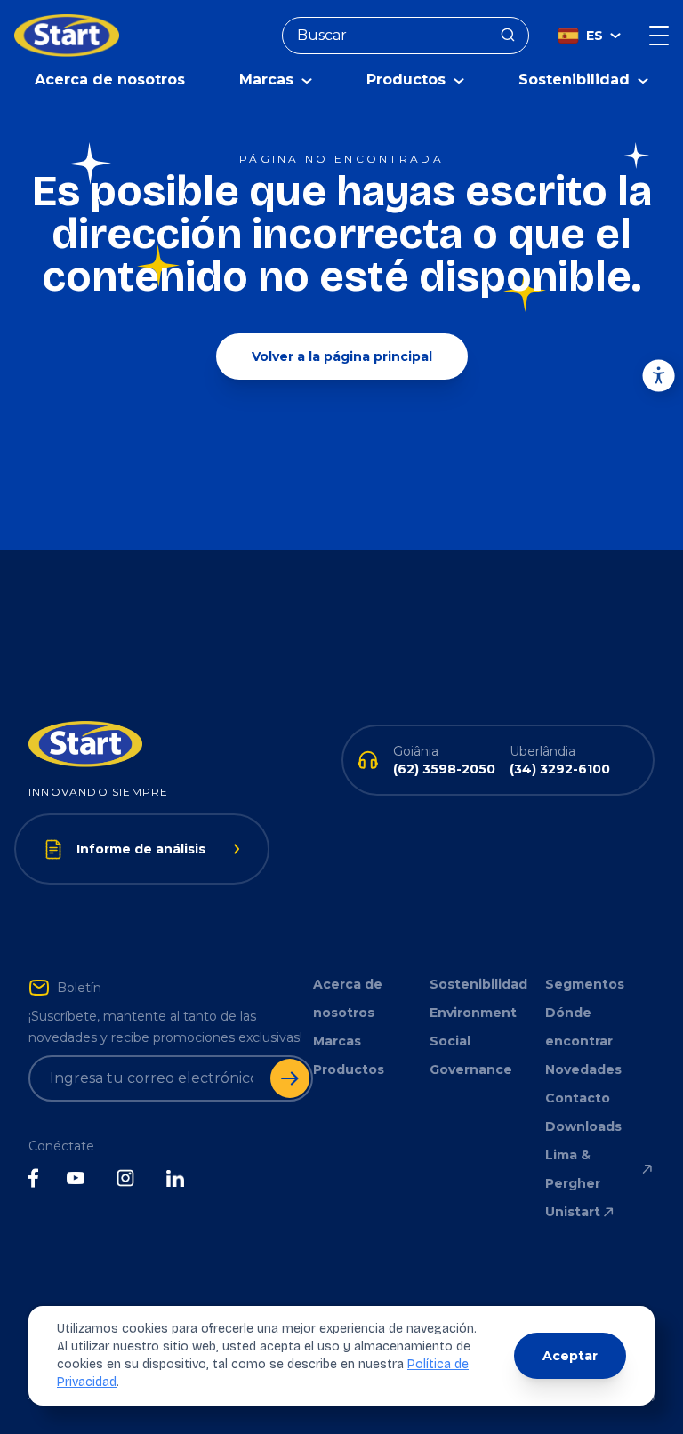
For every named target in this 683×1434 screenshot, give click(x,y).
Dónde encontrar (579, 1027)
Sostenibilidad (478, 984)
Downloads (583, 1126)
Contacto (577, 1098)
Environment (473, 1013)
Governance (471, 1069)
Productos (348, 1069)
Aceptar (570, 1356)
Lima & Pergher (572, 1169)
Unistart (572, 1212)
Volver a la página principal (342, 356)
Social (450, 1041)
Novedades (583, 1069)
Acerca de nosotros (110, 79)
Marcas (337, 1041)
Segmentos (584, 984)
